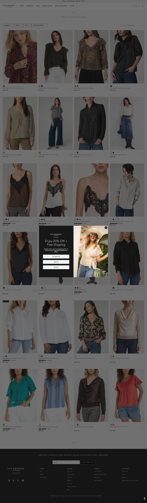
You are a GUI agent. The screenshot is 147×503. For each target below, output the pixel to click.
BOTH (56, 267)
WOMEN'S (56, 256)
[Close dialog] (106, 227)
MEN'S (56, 262)
